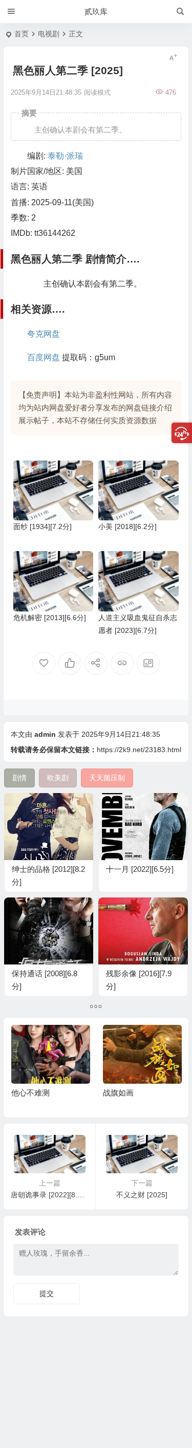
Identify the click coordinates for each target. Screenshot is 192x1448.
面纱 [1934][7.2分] (42, 526)
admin (45, 734)
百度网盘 (43, 357)
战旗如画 (118, 1092)
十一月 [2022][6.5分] (140, 869)
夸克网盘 (43, 334)
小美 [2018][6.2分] (127, 526)
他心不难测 (30, 1092)
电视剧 (48, 34)
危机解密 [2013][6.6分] (49, 617)
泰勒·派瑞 (65, 155)
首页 (21, 34)
